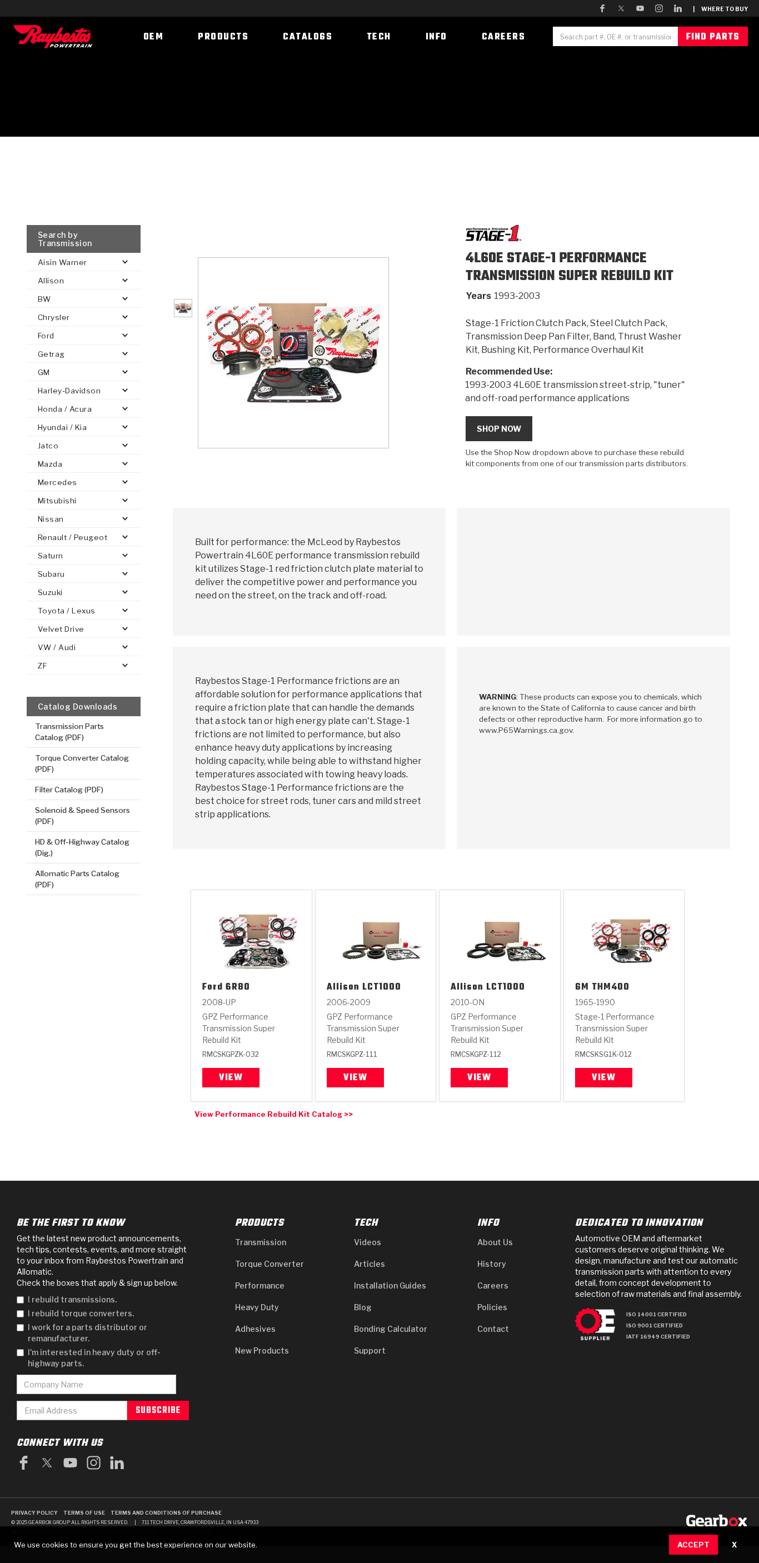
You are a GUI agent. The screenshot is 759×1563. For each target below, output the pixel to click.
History (491, 1264)
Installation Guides (390, 1285)
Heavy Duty (257, 1307)
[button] (84, 262)
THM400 (611, 987)
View (231, 1078)
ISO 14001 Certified (656, 1314)
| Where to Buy (720, 9)
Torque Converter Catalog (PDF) (82, 763)
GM (582, 987)
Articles (369, 1264)
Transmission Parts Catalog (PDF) (69, 732)
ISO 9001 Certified (654, 1325)
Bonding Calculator (390, 1329)
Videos (367, 1242)
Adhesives (255, 1329)
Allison (343, 987)
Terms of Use (84, 1513)
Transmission (260, 1242)
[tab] (183, 308)
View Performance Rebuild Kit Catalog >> (273, 1114)
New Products (262, 1350)
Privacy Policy (34, 1513)
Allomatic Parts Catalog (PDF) (77, 879)
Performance (259, 1285)
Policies (492, 1307)
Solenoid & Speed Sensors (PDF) (82, 816)
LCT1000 (381, 987)
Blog (363, 1307)
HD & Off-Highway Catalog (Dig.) (82, 847)
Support (370, 1350)
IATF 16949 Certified (658, 1337)
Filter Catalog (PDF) (69, 789)
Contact (493, 1329)
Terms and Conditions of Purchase (166, 1513)
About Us (495, 1242)
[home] (55, 36)
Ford (212, 987)
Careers (492, 1285)
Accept (693, 1544)
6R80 (238, 987)
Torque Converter (269, 1264)
